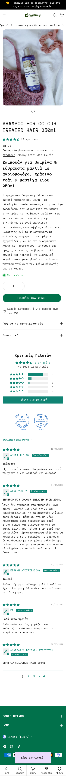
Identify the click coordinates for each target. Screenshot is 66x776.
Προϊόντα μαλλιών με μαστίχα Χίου (37, 25)
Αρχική (4, 25)
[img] (11, 449)
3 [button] (34, 676)
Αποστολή (9, 155)
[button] (12, 139)
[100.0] (22, 421)
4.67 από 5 (43, 362)
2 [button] (28, 676)
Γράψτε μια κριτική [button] (33, 400)
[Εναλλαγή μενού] (4, 15)
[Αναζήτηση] (54, 15)
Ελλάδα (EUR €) (19, 736)
